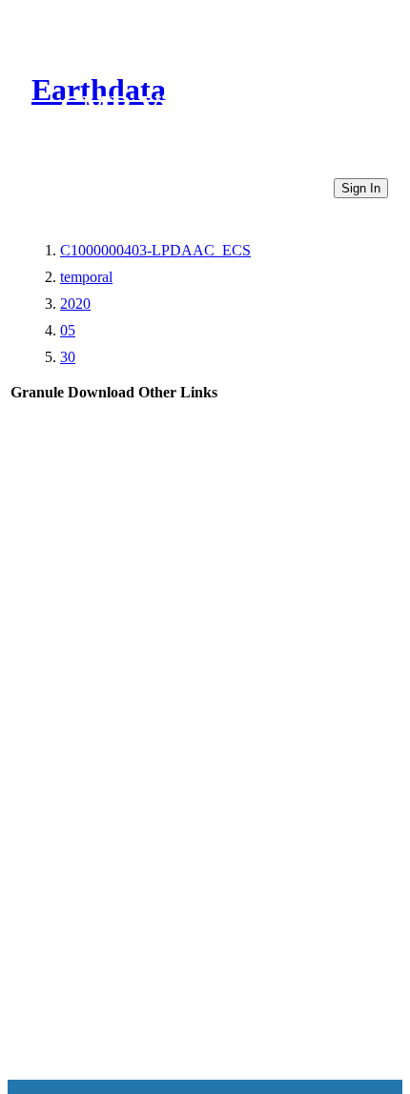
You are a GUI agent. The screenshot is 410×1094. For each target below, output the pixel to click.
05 (67, 330)
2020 (75, 303)
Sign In (360, 188)
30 (67, 357)
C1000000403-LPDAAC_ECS (155, 250)
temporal (86, 277)
